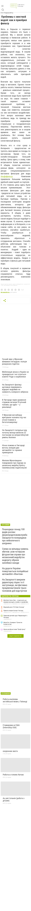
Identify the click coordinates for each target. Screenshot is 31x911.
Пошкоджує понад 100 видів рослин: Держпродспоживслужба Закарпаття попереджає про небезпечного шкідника (14, 536)
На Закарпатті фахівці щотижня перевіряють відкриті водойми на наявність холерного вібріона (15, 388)
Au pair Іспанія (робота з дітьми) (13, 799)
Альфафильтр (7, 176)
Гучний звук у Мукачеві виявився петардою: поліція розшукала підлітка (14, 361)
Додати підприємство (15, 636)
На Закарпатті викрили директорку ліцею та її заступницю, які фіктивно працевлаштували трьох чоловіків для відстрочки (14, 585)
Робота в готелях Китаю (13, 774)
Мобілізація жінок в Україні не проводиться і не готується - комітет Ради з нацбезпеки (15, 374)
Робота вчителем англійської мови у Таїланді (15, 700)
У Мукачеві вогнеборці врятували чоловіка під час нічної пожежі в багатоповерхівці (14, 418)
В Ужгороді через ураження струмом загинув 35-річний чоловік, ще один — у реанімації (14, 403)
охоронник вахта (10, 751)
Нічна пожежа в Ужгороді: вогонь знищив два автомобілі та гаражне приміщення (13, 449)
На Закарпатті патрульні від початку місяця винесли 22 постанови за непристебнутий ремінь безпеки (15, 434)
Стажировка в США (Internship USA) (11, 726)
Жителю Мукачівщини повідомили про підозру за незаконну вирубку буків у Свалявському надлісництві (14, 464)
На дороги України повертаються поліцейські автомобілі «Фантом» (15, 571)
